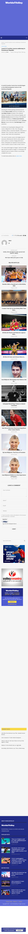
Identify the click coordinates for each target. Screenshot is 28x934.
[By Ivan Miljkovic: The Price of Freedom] (14, 442)
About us (15, 901)
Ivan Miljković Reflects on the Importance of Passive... (14, 475)
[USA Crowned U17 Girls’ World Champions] (5, 883)
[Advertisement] (14, 20)
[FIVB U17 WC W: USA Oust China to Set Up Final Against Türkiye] (5, 892)
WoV (7, 52)
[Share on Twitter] (16, 235)
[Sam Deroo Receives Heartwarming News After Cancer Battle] (14, 418)
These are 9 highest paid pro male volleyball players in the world (18, 840)
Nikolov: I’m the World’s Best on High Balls (11, 745)
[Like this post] (13, 235)
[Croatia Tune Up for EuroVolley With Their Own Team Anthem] (14, 298)
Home (2, 42)
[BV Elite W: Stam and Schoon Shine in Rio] (14, 346)
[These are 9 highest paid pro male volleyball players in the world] (5, 841)
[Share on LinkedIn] (19, 235)
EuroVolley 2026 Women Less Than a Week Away (12, 748)
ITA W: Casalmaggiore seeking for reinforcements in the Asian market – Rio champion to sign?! (18, 861)
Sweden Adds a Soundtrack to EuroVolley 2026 (14, 285)
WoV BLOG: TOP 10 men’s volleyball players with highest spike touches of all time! (18, 850)
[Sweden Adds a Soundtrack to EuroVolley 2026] (14, 274)
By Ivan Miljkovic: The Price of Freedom (14, 452)
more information (11, 930)
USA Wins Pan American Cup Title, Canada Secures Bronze (18, 874)
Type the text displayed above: (9, 523)
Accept (19, 930)
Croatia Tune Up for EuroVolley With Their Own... (14, 309)
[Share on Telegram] (23, 235)
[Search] (26, 38)
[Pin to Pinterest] (17, 235)
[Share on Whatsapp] (22, 235)
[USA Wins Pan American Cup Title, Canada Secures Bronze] (5, 874)
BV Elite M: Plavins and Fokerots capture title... (14, 333)
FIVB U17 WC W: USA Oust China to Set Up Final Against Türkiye (18, 891)
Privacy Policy (9, 901)
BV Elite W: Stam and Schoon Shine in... (14, 357)
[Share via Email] (25, 235)
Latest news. (19, 156)
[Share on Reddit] (20, 235)
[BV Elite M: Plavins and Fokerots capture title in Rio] (14, 322)
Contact (20, 901)
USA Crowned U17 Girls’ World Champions (11, 737)
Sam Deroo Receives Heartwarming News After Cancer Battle (14, 428)
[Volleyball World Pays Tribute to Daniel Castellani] (14, 393)
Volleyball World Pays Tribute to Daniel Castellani (14, 404)
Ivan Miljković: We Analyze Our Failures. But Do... (14, 380)
